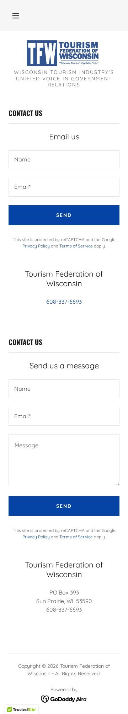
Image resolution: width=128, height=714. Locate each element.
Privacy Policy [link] (36, 246)
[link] (64, 53)
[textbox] (64, 159)
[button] (16, 16)
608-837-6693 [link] (64, 301)
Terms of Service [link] (76, 246)
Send (64, 215)
